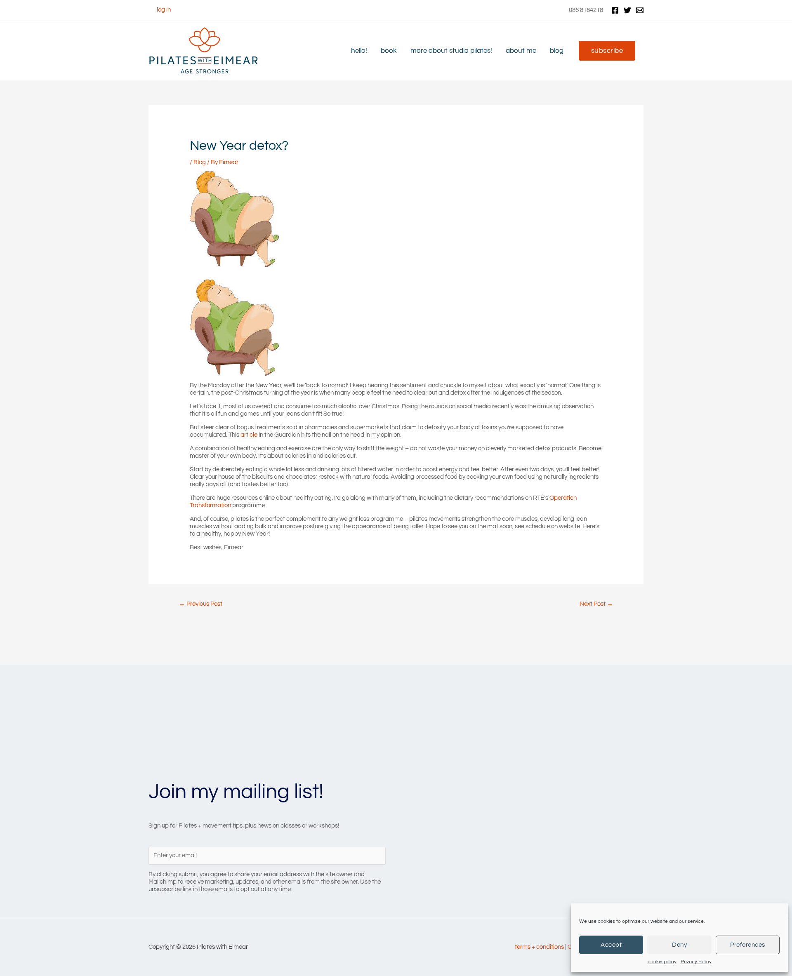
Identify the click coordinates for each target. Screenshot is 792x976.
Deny (679, 945)
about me (521, 50)
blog (556, 50)
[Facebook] (615, 10)
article (248, 435)
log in (164, 10)
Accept (611, 945)
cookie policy (662, 961)
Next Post (596, 604)
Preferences (747, 945)
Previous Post (200, 604)
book (389, 50)
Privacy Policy (696, 961)
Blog (199, 162)
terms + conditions (539, 947)
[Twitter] (627, 10)
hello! (359, 50)
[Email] (640, 10)
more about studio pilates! (451, 50)
